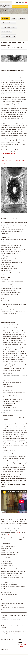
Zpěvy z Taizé (4, 160)
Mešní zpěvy (11, 160)
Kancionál (18, 160)
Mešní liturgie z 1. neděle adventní (9, 163)
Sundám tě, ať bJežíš (14, 633)
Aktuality (3, 47)
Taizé (7, 534)
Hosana (23, 160)
